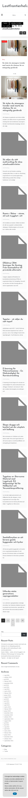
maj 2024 (6, 689)
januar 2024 (7, 695)
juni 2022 (6, 725)
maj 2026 (6, 675)
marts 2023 (7, 707)
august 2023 (7, 697)
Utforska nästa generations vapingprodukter (10, 593)
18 (22, 620)
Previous (21, 32)
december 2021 (8, 736)
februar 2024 (7, 693)
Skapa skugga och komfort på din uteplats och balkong (14, 427)
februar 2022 (7, 733)
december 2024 (8, 683)
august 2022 (7, 721)
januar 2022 (7, 735)
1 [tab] (12, 73)
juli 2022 (6, 723)
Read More (9, 33)
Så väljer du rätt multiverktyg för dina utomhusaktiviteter (12, 162)
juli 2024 (6, 685)
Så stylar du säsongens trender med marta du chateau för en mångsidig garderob (13, 65)
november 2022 (8, 715)
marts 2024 (7, 691)
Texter (5, 23)
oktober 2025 (8, 677)
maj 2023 (6, 703)
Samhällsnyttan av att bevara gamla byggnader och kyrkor (13, 539)
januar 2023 (7, 711)
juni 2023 (6, 701)
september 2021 (8, 740)
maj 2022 (6, 727)
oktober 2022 (8, 717)
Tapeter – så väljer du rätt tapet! (10, 658)
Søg (2, 631)
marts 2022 (7, 731)
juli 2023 (6, 699)
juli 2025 (6, 679)
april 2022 (7, 729)
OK (15, 793)
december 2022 (8, 713)
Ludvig (8, 26)
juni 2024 (6, 687)
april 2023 (7, 705)
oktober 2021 (8, 739)
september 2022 (8, 719)
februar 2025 (7, 681)
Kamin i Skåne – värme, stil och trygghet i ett (13, 652)
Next (24, 32)
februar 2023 (7, 709)
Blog (3, 59)
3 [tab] (15, 73)
